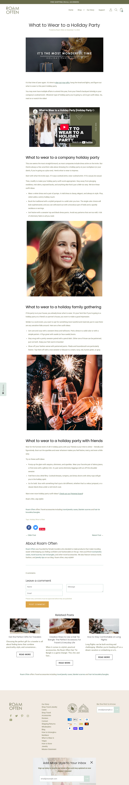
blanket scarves (84, 509)
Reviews (45, 718)
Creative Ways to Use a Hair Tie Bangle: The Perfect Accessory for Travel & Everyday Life (64, 639)
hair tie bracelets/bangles (99, 674)
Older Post (32, 535)
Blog (43, 729)
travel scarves (36, 555)
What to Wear (40, 519)
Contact (45, 721)
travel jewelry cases (70, 509)
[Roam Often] (28, 528)
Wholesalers (46, 727)
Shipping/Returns (48, 724)
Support (102, 10)
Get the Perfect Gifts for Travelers (25, 636)
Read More (25, 654)
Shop (80, 10)
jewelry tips (40, 557)
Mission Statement (49, 749)
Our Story (90, 10)
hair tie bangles (48, 555)
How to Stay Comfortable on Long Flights (104, 638)
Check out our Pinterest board (71, 494)
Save (43, 529)
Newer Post (96, 535)
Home (71, 10)
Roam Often (30, 509)
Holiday (32, 519)
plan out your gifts (62, 83)
